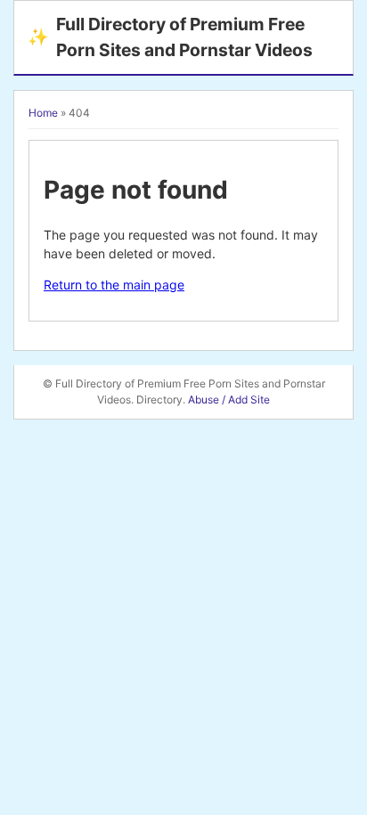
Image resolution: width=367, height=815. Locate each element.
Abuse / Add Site (229, 399)
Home (43, 112)
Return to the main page (114, 284)
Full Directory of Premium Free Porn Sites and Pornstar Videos (170, 37)
